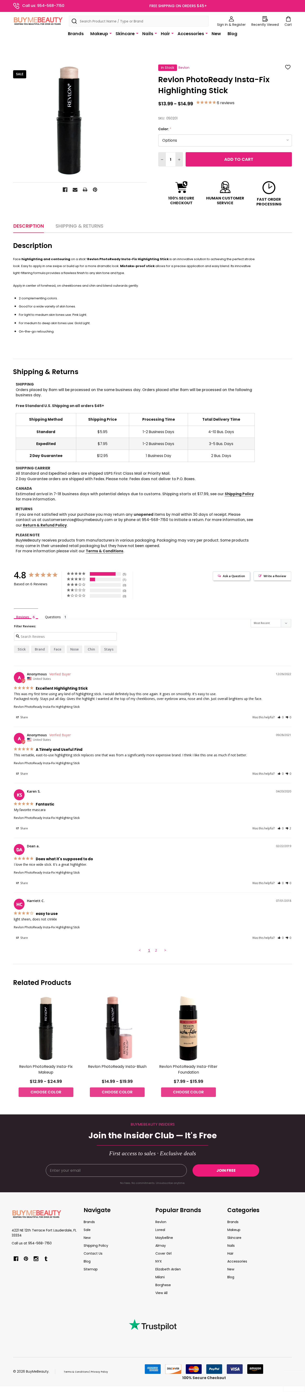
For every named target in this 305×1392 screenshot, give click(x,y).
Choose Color (45, 1092)
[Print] (85, 189)
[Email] (75, 189)
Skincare (125, 34)
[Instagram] (36, 1258)
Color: (165, 129)
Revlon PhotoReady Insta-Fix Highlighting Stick (47, 706)
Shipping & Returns (79, 226)
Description (28, 226)
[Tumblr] (46, 1258)
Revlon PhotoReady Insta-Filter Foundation (188, 1069)
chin (91, 649)
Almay (160, 1245)
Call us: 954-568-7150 (43, 5)
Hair (165, 34)
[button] (280, 717)
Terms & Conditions (104, 551)
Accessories (191, 34)
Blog (232, 34)
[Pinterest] (95, 189)
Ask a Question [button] (234, 576)
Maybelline (164, 1237)
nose (74, 649)
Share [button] (24, 717)
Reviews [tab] (22, 617)
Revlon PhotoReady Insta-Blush (117, 1066)
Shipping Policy (239, 493)
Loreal (160, 1229)
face (57, 649)
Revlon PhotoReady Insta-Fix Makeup (46, 1069)
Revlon (160, 1222)
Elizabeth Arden (168, 1269)
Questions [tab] (53, 617)
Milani (160, 1277)
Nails (147, 34)
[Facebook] (65, 189)
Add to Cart (238, 159)
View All (161, 1292)
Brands (76, 34)
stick (22, 649)
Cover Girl (163, 1253)
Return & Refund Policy (45, 525)
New (216, 34)
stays (108, 649)
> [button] (165, 950)
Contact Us (93, 1253)
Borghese (163, 1285)
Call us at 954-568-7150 (32, 1243)
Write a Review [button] (275, 576)
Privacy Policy (99, 1372)
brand (40, 649)
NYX (158, 1261)
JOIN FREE (226, 1170)
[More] (110, 33)
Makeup (99, 34)
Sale (87, 1229)
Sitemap (91, 1269)
